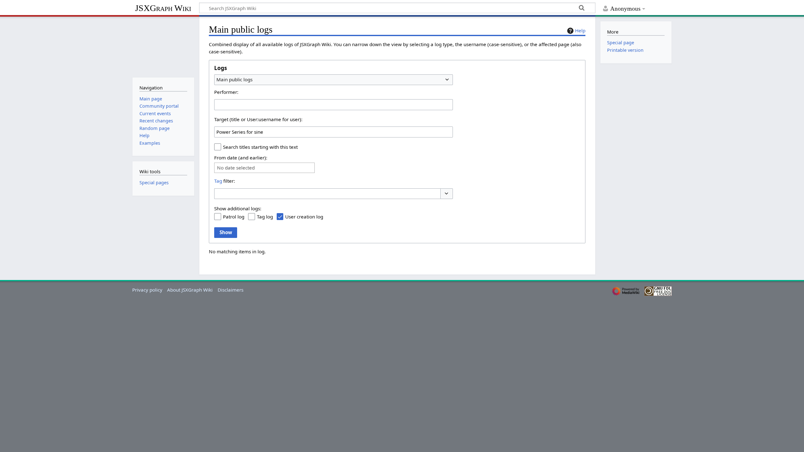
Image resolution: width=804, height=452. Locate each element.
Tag (218, 181)
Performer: (226, 92)
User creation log (304, 216)
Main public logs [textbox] (234, 79)
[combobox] (333, 79)
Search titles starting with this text (260, 147)
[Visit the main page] (163, 46)
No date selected (236, 168)
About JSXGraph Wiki (190, 290)
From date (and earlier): (240, 157)
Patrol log (233, 216)
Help (580, 30)
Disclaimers (230, 290)
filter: (224, 181)
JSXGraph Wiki (163, 8)
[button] (446, 193)
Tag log (265, 216)
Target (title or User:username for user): (258, 119)
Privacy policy (147, 290)
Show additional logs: (237, 208)
